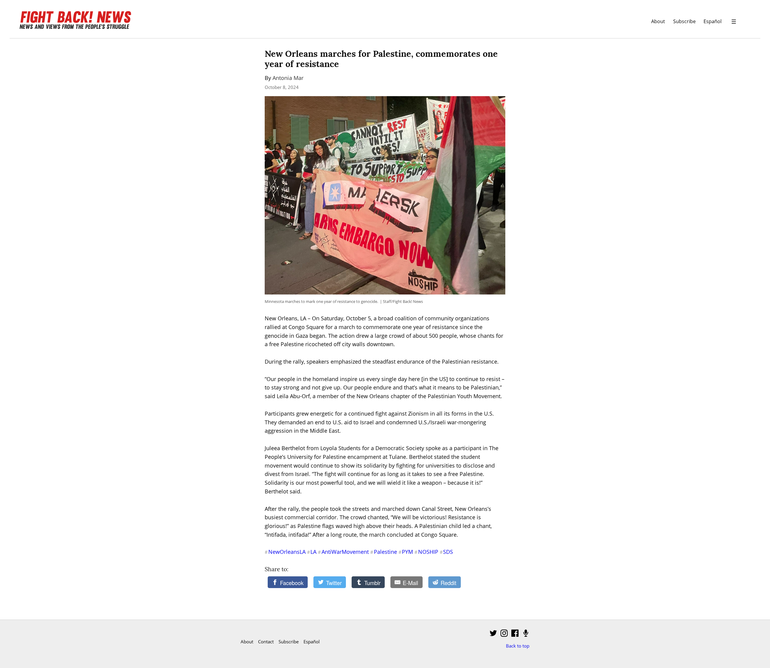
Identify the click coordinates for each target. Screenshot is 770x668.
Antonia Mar (288, 77)
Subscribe (684, 21)
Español (713, 21)
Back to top (517, 646)
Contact (266, 642)
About (658, 21)
